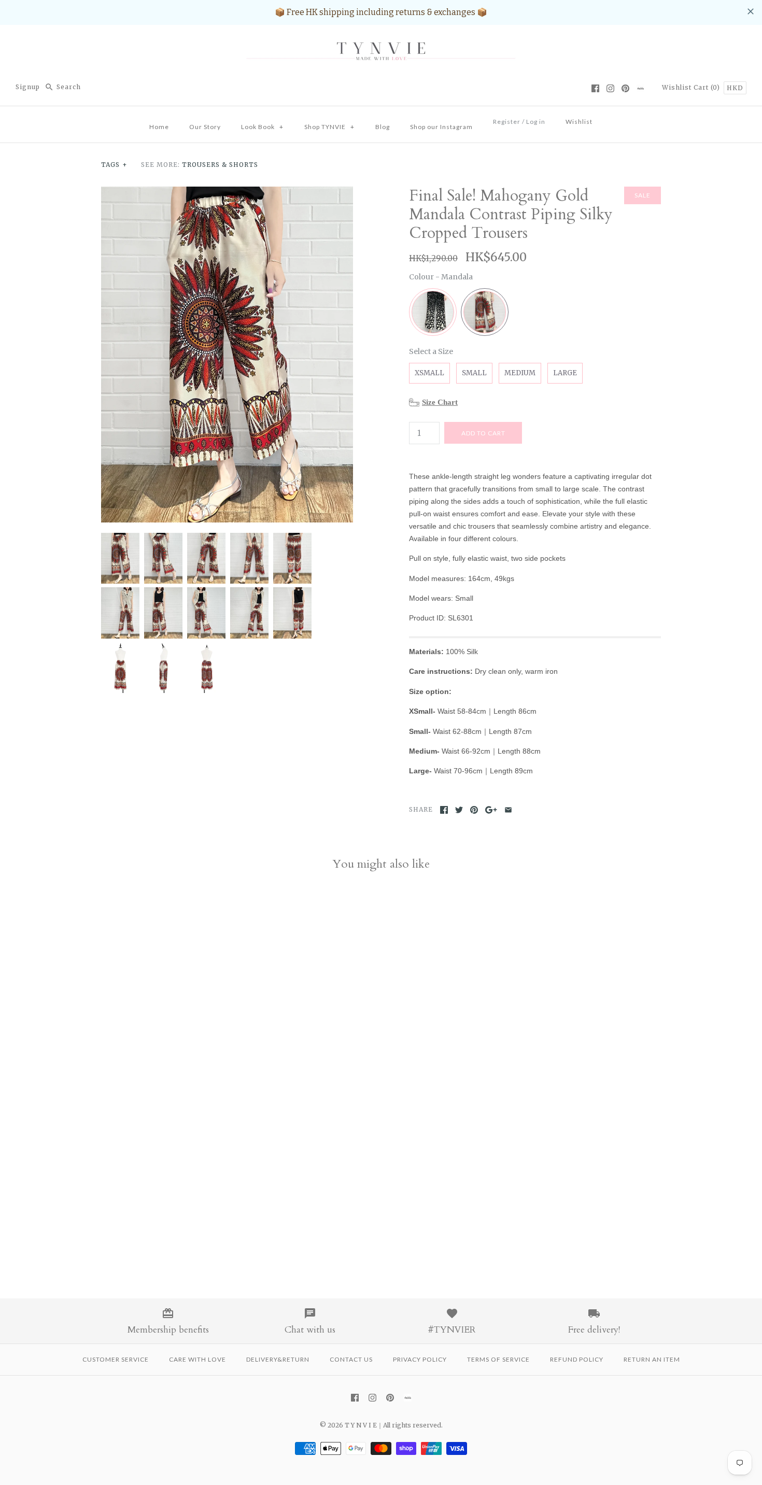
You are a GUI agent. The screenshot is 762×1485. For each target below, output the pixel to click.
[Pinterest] (625, 88)
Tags (114, 164)
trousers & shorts (220, 164)
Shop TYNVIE (329, 127)
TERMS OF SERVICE (498, 1359)
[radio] (433, 312)
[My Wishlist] (612, 119)
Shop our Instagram (441, 127)
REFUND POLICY (576, 1359)
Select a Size (431, 351)
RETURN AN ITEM (652, 1359)
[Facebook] (595, 88)
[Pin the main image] (474, 810)
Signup (28, 87)
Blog (382, 127)
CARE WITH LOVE (197, 1359)
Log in (535, 121)
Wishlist (677, 87)
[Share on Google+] (491, 810)
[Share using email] (508, 810)
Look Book (262, 127)
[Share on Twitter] (459, 810)
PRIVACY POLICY (420, 1359)
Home (159, 127)
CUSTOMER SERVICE (115, 1359)
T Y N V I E (361, 1425)
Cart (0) (708, 87)
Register (506, 121)
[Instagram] (610, 88)
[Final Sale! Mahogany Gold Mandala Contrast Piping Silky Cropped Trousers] (227, 192)
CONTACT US (351, 1359)
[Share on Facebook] (444, 810)
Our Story (205, 127)
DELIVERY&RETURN (277, 1359)
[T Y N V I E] (381, 42)
